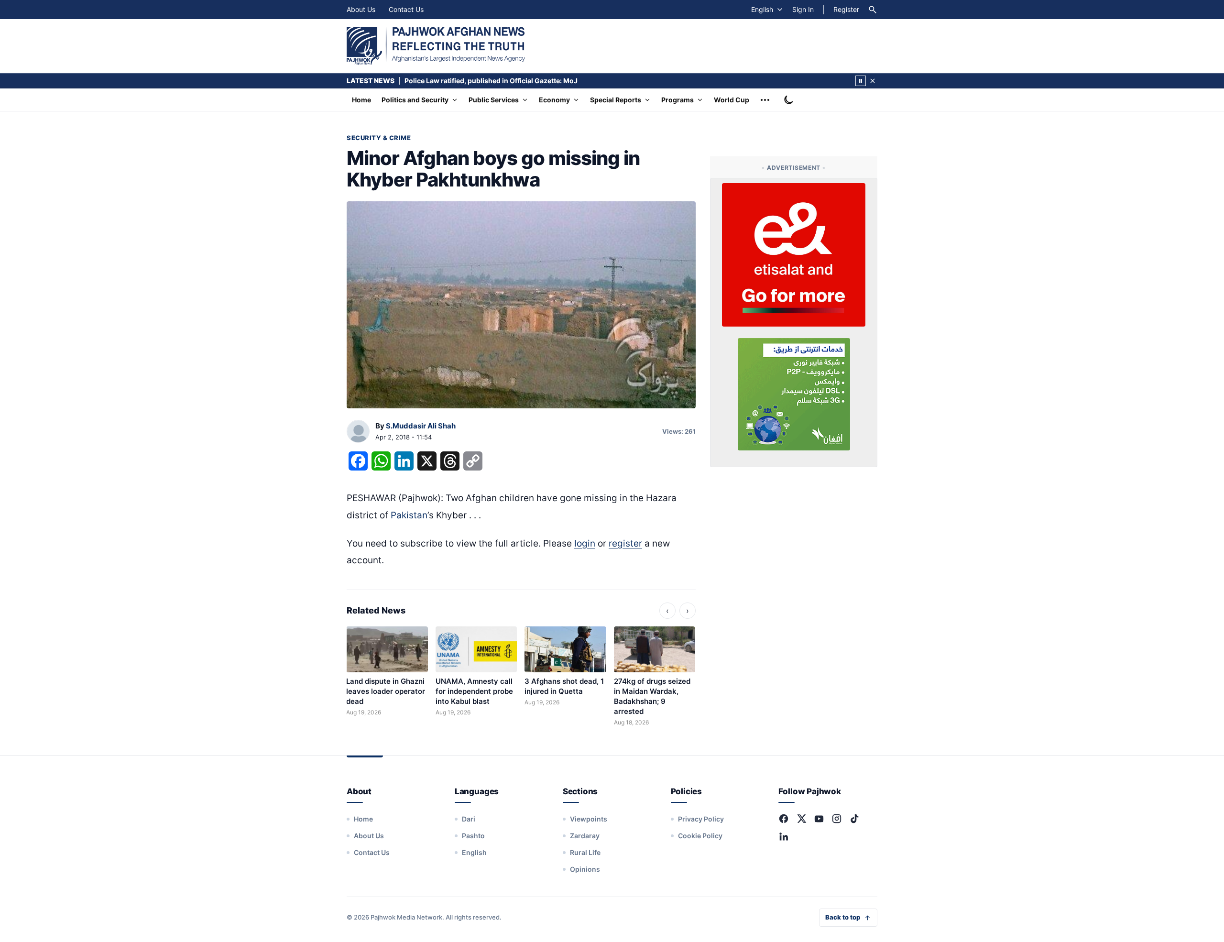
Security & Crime (379, 138)
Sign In (803, 9)
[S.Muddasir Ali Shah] (358, 431)
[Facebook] (783, 818)
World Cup (731, 100)
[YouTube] (819, 818)
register (625, 543)
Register (846, 9)
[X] (801, 818)
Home (361, 100)
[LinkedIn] (783, 836)
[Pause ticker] (860, 81)
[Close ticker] (872, 81)
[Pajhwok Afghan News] (436, 46)
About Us (361, 9)
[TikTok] (854, 818)
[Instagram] (836, 818)
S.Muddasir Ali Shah (421, 425)
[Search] (872, 9)
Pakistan (409, 515)
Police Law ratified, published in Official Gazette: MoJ (491, 81)
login (584, 543)
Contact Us (406, 9)
